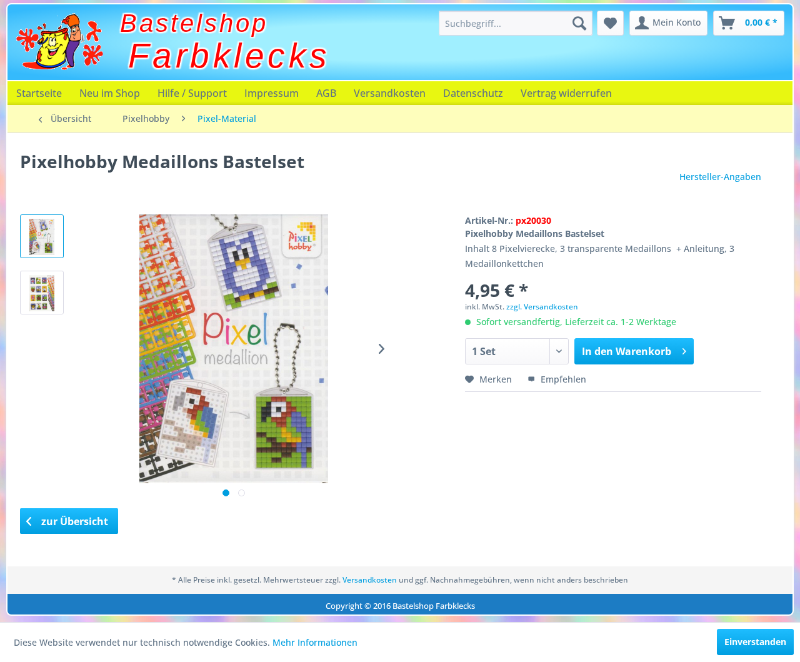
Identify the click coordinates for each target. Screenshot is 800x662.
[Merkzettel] (610, 23)
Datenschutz (473, 93)
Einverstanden (755, 642)
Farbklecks (229, 55)
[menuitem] (515, 23)
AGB (326, 93)
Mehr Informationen (315, 642)
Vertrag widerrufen (566, 93)
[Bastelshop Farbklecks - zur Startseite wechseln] (59, 42)
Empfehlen (562, 379)
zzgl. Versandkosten (542, 306)
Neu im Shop (109, 93)
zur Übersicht (73, 521)
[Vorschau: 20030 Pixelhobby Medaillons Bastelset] (42, 236)
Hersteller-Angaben (720, 177)
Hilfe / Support (192, 93)
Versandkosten (390, 93)
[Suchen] (579, 23)
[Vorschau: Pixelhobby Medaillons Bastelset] (42, 292)
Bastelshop (194, 23)
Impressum (271, 93)
